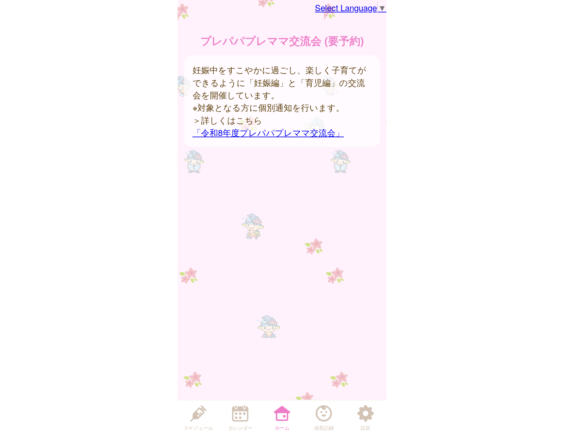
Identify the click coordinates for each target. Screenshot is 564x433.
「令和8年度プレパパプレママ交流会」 (268, 132)
